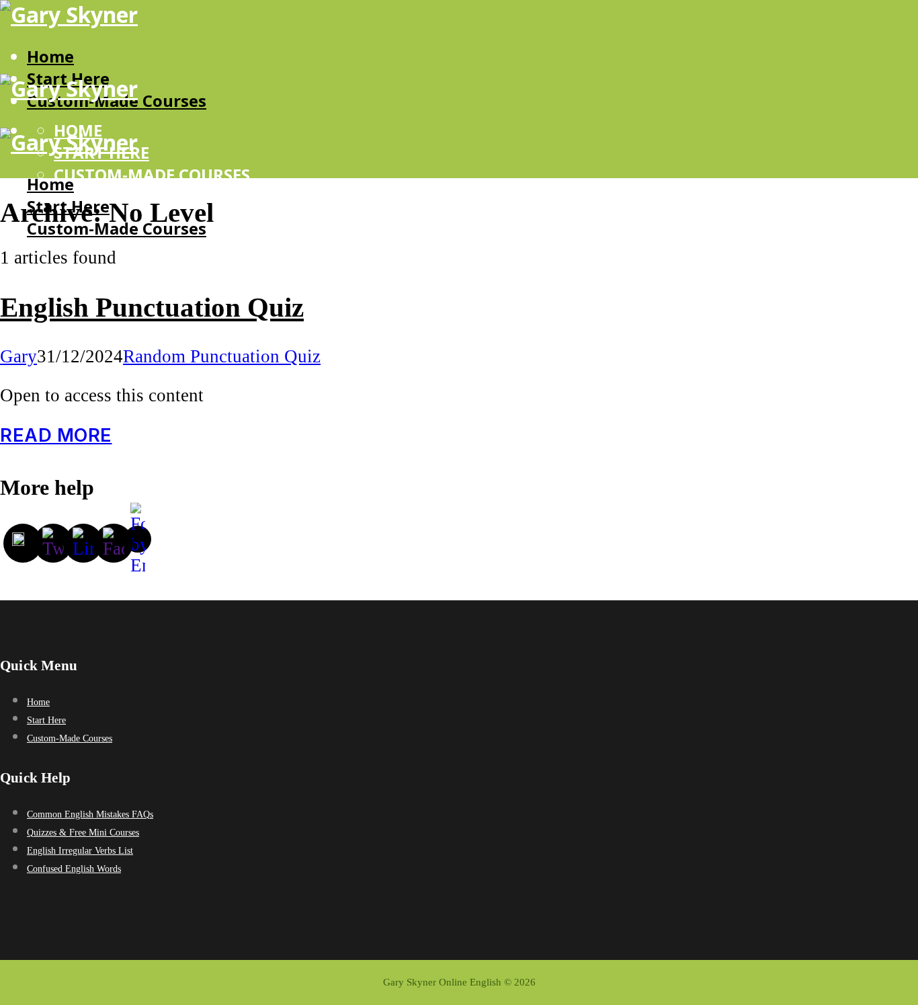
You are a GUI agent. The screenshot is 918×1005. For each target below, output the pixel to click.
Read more (56, 435)
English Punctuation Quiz (152, 307)
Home (50, 56)
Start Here (101, 289)
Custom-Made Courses (152, 174)
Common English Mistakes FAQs (90, 814)
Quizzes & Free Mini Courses (83, 833)
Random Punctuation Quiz (222, 356)
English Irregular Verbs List (80, 851)
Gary (18, 356)
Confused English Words (74, 869)
